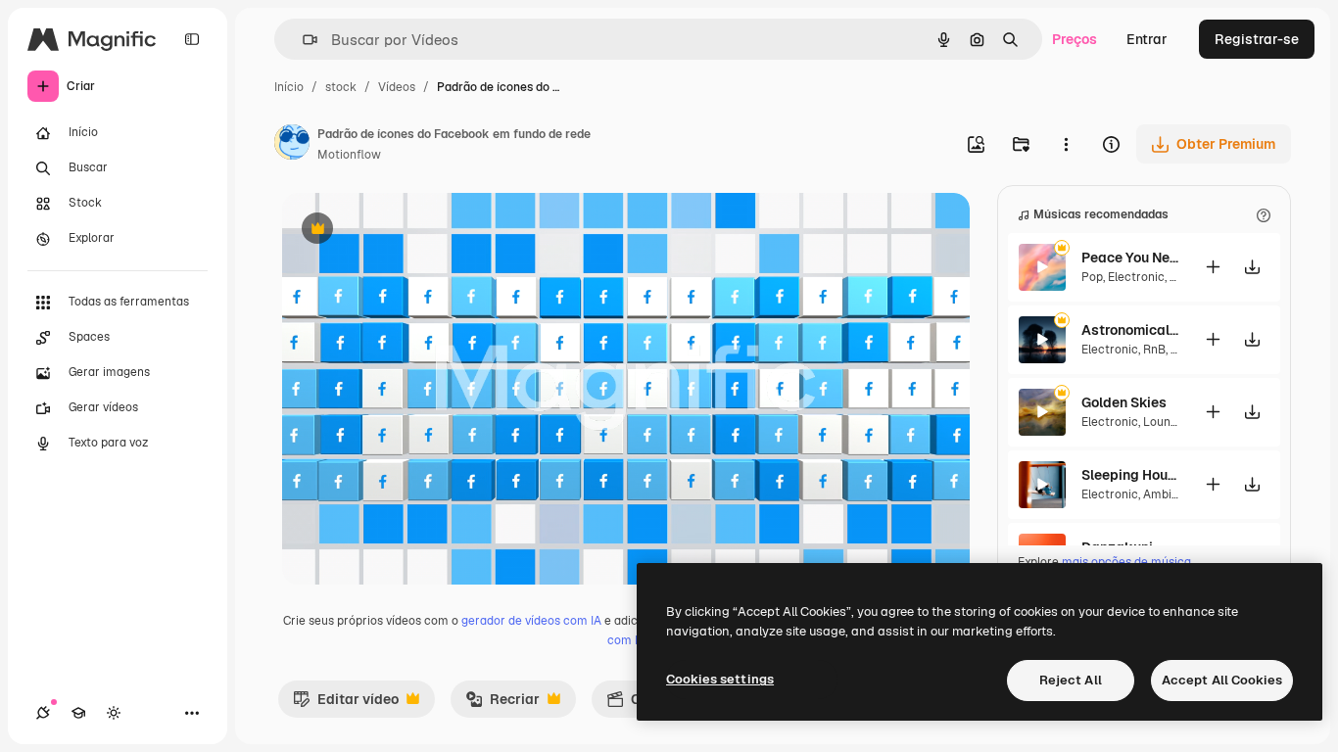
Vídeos (396, 87)
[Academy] (78, 712)
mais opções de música (1126, 562)
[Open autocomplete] (302, 39)
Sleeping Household (1130, 475)
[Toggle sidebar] (192, 39)
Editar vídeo (346, 704)
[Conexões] (43, 712)
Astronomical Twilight (1130, 330)
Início (289, 87)
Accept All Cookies (1222, 680)
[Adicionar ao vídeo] (1212, 267)
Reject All (1070, 680)
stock (341, 87)
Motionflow (349, 155)
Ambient (1166, 494)
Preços (1074, 39)
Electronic (1136, 277)
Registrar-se (1257, 39)
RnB (1154, 349)
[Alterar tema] (113, 712)
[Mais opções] (1065, 144)
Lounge (1163, 422)
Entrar (1147, 39)
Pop (1092, 277)
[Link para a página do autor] (292, 144)
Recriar (502, 704)
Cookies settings (720, 679)
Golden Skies (1124, 402)
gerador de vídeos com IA (531, 621)
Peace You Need (1130, 257)
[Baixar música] (1251, 267)
